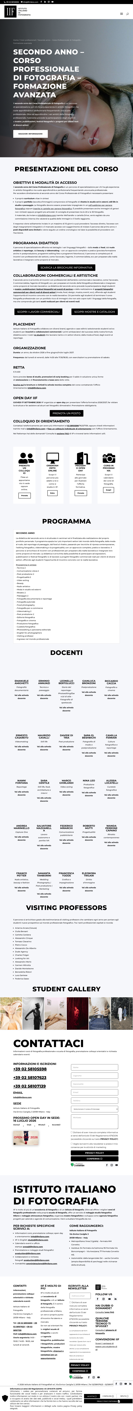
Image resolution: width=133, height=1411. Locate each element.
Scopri (108, 490)
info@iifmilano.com (47, 215)
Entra (52, 493)
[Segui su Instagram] (103, 1299)
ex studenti (39, 335)
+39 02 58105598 (30, 1069)
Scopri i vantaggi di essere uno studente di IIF (106, 1346)
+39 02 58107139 (29, 1086)
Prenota (24, 496)
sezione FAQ (63, 433)
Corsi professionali (28, 40)
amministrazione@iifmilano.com (41, 1263)
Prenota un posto (67, 413)
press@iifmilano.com (33, 1247)
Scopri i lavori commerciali (38, 311)
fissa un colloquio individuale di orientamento (69, 429)
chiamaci (57, 1351)
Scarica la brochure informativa (66, 267)
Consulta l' (104, 1312)
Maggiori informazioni (30, 134)
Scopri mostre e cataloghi (94, 311)
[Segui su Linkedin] (115, 1299)
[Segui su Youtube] (109, 1299)
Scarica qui (18, 385)
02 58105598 (73, 425)
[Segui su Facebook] (97, 1299)
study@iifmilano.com (38, 1240)
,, (44, 289)
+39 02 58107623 (29, 1077)
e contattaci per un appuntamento (52, 1355)
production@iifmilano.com (28, 1253)
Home (16, 40)
